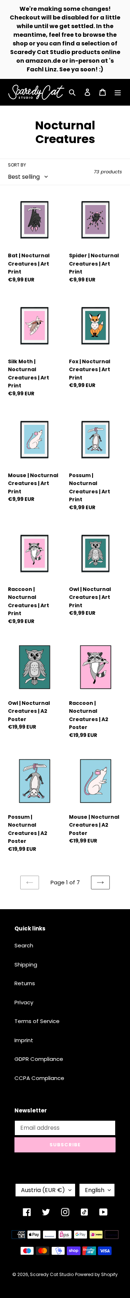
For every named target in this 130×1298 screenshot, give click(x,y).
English (94, 1190)
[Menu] (117, 92)
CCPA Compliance (39, 1078)
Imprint (23, 1040)
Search (23, 945)
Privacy (23, 1002)
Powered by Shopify (96, 1274)
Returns (24, 983)
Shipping (25, 964)
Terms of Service (37, 1021)
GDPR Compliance (38, 1059)
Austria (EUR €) (43, 1190)
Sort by (17, 165)
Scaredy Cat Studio (52, 1274)
